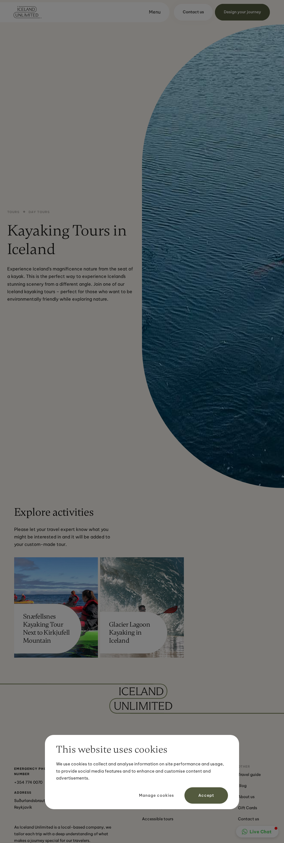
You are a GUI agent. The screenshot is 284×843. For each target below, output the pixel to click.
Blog (242, 785)
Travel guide (249, 774)
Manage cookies (156, 795)
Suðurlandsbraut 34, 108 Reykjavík (37, 804)
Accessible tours (157, 818)
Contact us (248, 818)
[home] (27, 12)
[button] (152, 12)
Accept (206, 795)
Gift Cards (247, 807)
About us (246, 796)
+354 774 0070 (28, 782)
